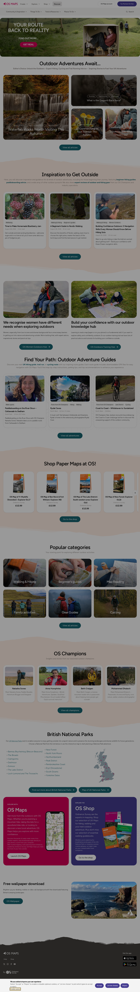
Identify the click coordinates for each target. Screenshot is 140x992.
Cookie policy (15, 989)
